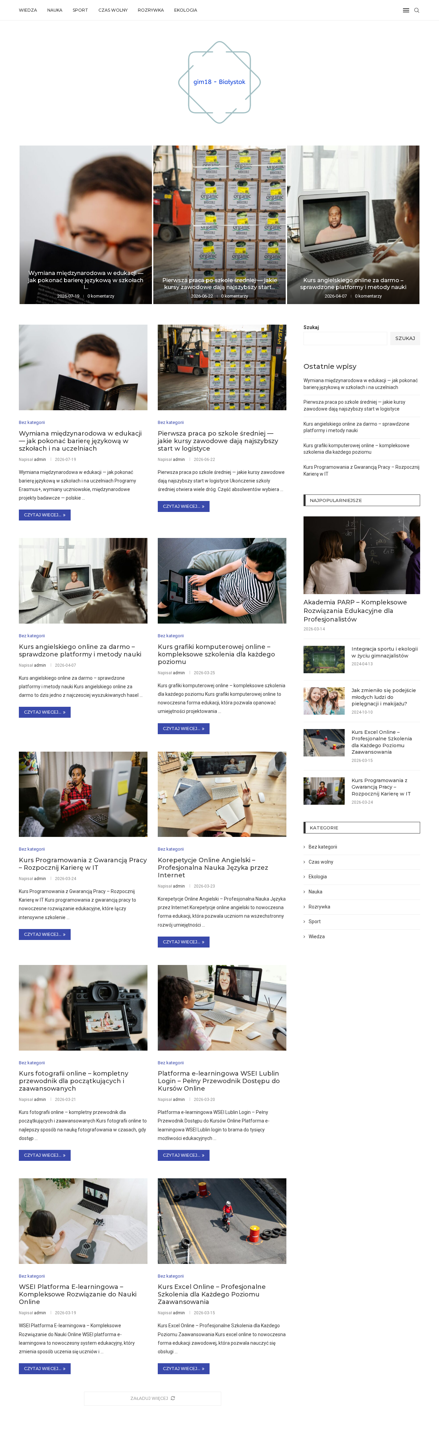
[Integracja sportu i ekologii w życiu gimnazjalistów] (324, 659)
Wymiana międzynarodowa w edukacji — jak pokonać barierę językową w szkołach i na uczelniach (80, 441)
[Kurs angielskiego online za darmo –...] (353, 225)
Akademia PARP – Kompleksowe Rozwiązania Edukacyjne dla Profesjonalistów (355, 611)
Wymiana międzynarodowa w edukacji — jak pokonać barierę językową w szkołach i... (85, 280)
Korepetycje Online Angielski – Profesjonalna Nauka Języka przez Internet (213, 867)
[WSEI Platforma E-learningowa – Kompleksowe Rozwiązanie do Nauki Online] (83, 1221)
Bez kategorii (323, 847)
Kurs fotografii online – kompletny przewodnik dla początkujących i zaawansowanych (73, 1081)
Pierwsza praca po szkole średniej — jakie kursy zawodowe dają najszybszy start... (219, 284)
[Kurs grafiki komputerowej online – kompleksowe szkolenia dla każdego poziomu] (222, 581)
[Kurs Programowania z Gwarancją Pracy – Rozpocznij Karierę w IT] (83, 794)
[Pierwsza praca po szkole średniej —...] (219, 225)
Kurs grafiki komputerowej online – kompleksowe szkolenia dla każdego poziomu (216, 654)
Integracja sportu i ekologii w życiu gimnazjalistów (385, 652)
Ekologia (185, 10)
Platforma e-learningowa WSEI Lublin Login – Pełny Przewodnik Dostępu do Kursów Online (219, 1081)
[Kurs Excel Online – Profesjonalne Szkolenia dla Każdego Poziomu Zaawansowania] (222, 1221)
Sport (80, 10)
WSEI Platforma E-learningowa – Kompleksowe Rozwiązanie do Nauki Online (78, 1294)
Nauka (54, 10)
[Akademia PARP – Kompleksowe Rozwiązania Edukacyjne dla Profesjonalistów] (362, 555)
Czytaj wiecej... (42, 514)
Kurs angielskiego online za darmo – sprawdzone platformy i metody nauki (353, 284)
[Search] (416, 10)
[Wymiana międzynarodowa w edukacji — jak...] (86, 225)
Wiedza (28, 10)
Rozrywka (151, 10)
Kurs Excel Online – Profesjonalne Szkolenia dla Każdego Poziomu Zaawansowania (212, 1294)
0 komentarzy (100, 296)
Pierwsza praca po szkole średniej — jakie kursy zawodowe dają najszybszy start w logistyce (218, 441)
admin (40, 459)
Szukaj (311, 327)
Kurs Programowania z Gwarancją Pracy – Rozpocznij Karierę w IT (83, 863)
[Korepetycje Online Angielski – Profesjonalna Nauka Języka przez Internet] (222, 794)
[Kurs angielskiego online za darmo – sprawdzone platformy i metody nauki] (83, 581)
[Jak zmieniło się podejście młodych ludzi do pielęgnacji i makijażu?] (324, 701)
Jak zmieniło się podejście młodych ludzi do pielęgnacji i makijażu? (384, 697)
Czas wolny (113, 10)
